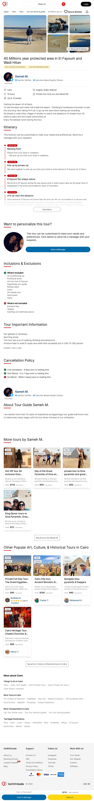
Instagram (52, 755)
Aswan (27, 722)
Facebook (52, 759)
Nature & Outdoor (55, 699)
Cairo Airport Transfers (14, 689)
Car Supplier (75, 759)
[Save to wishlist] (29, 450)
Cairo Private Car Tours (58, 685)
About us (7, 755)
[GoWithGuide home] (5, 4)
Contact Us (31, 755)
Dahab (27, 726)
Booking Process (11, 759)
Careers (73, 762)
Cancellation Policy (34, 770)
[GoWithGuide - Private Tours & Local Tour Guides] (8, 77)
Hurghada (55, 722)
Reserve (69, 797)
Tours (21, 12)
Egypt (6, 12)
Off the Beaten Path (74, 699)
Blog (6, 766)
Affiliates (74, 766)
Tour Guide (75, 755)
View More (47, 209)
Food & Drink (9, 702)
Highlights (31, 699)
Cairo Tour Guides (18, 685)
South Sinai (8, 726)
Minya (64, 722)
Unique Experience (46, 702)
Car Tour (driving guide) (59, 712)
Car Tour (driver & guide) (36, 12)
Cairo (14, 12)
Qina (46, 722)
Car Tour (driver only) (13, 712)
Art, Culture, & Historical (14, 699)
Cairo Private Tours (37, 685)
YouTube (51, 762)
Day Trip (42, 699)
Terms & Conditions (34, 762)
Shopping (31, 702)
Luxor (19, 722)
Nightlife (21, 702)
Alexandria (37, 722)
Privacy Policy (32, 766)
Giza (6, 722)
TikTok (51, 766)
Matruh (19, 726)
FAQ (27, 759)
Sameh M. (21, 76)
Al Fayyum (73, 722)
